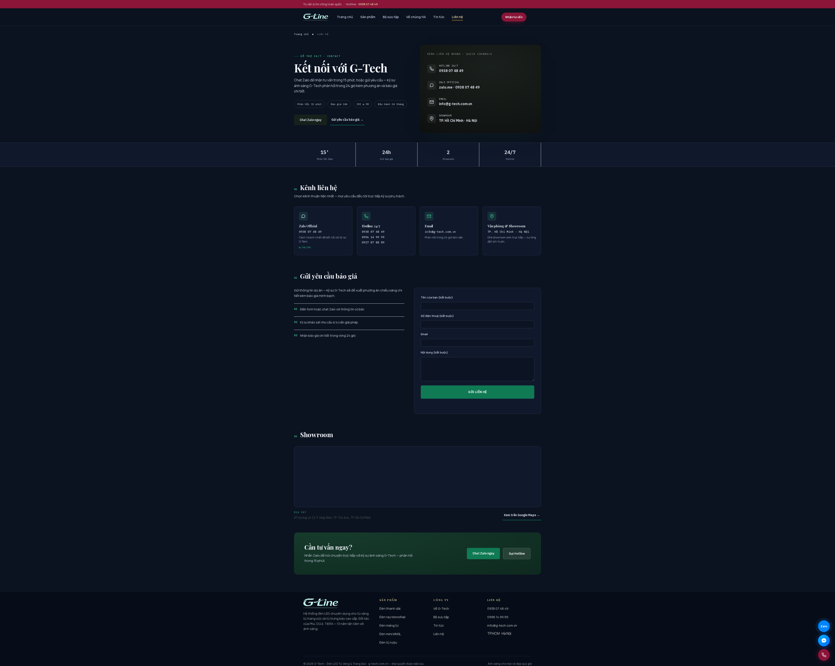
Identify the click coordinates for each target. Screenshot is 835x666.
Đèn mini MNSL (390, 634)
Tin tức (438, 17)
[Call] (824, 655)
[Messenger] (824, 640)
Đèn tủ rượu (388, 642)
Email (424, 334)
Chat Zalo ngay (310, 120)
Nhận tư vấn (514, 17)
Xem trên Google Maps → (522, 515)
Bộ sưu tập (391, 17)
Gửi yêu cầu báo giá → (347, 120)
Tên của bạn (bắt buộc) (437, 297)
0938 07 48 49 (373, 232)
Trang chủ (345, 17)
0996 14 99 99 (373, 237)
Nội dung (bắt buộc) (434, 352)
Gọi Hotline (517, 554)
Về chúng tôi (416, 17)
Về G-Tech (441, 608)
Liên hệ (457, 17)
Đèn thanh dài (390, 608)
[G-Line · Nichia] (315, 17)
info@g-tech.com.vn (440, 232)
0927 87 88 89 (373, 242)
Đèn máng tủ (389, 625)
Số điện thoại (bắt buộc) (437, 316)
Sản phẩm (367, 17)
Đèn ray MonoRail (392, 617)
